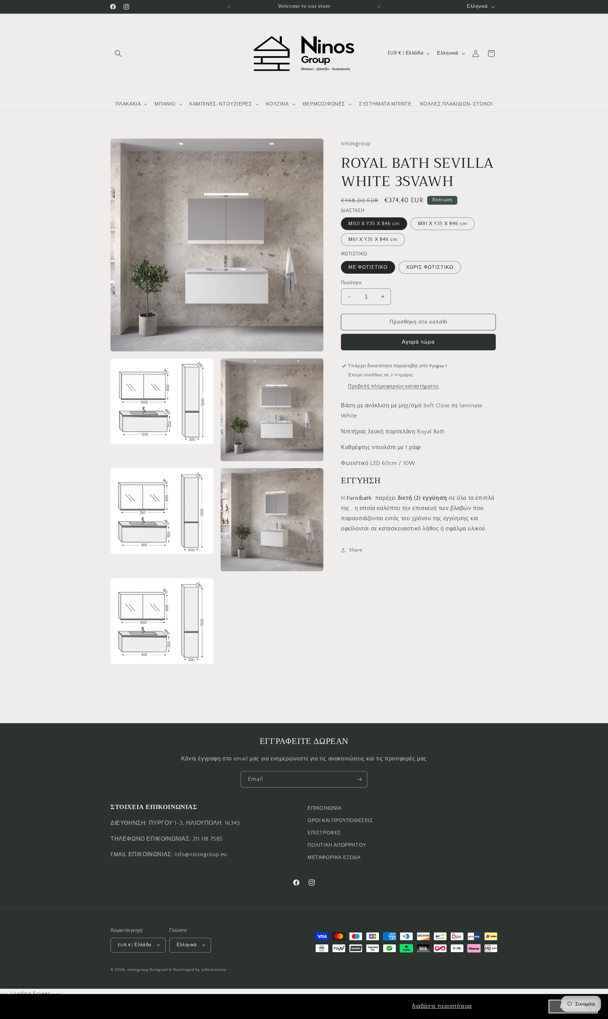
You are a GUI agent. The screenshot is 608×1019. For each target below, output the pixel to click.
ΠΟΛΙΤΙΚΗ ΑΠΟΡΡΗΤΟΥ (337, 845)
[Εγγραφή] (359, 779)
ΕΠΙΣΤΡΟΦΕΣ (324, 833)
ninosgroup (137, 969)
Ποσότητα (351, 282)
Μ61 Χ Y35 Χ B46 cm (373, 239)
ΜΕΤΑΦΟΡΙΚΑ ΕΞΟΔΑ (334, 858)
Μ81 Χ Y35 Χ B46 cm (442, 224)
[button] (118, 53)
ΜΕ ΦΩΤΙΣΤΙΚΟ (368, 267)
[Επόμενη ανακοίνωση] (379, 6)
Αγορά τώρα (418, 342)
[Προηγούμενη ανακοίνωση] (229, 6)
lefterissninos (214, 969)
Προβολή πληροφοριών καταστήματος (393, 386)
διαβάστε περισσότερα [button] (442, 1006)
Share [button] (355, 550)
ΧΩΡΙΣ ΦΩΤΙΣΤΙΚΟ (430, 267)
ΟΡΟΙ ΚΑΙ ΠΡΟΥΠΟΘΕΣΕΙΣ (340, 820)
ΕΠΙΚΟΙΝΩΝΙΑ (325, 808)
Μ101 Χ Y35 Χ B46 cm (374, 224)
